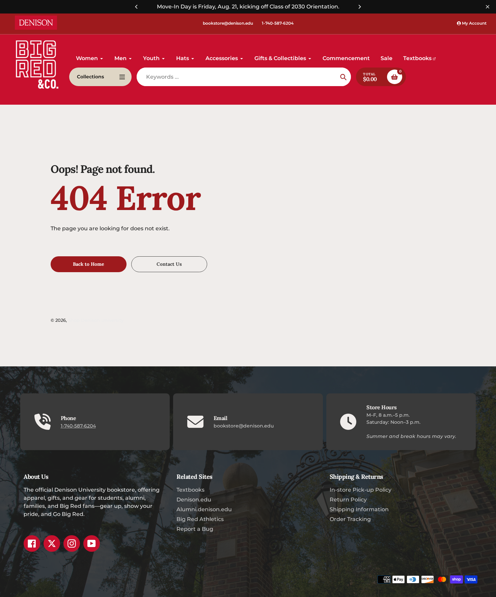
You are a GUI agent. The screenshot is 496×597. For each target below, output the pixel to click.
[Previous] (136, 6)
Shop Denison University (95, 320)
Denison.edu (193, 499)
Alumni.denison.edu (204, 509)
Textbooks (190, 490)
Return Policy (348, 499)
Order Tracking (350, 519)
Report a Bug (194, 529)
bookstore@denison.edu (228, 23)
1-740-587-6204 (278, 23)
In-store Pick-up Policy (360, 490)
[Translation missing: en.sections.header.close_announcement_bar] (487, 6)
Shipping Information (359, 509)
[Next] (359, 6)
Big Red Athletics (200, 519)
